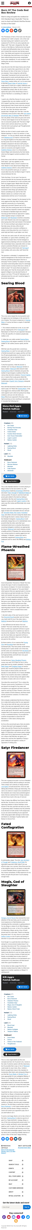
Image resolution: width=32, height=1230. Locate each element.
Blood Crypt (10, 1025)
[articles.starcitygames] (16, 1221)
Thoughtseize (11, 1044)
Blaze (3, 397)
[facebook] (23, 1217)
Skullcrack (10, 470)
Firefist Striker (11, 432)
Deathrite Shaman (6, 150)
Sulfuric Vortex (5, 936)
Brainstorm (4, 218)
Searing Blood (12, 283)
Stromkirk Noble (8, 513)
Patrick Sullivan (7, 27)
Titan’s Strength (12, 493)
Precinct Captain (25, 375)
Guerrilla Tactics (22, 83)
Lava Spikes (5, 786)
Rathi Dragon (5, 666)
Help (10, 1184)
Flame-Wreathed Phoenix (15, 548)
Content (12, 1172)
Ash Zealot (10, 425)
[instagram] (18, 1217)
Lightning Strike (12, 446)
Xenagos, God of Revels (8, 918)
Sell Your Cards (15, 1176)
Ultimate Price (22, 1074)
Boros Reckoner (12, 462)
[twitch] (4, 1217)
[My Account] (29, 3)
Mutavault (19, 367)
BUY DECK (24, 416)
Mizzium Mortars (12, 464)
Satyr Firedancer (15, 748)
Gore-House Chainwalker (14, 436)
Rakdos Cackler (12, 440)
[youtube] (8, 1217)
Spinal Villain (12, 83)
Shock (9, 450)
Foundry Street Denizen (14, 434)
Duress (9, 1039)
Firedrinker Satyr (12, 430)
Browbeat (10, 644)
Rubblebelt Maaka (24, 493)
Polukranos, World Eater (17, 862)
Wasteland (14, 218)
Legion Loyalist (12, 438)
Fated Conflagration (12, 825)
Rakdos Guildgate (12, 1029)
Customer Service (15, 1188)
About (11, 1192)
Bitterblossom (8, 137)
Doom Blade (11, 1037)
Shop (10, 1160)
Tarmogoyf (25, 248)
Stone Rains (4, 81)
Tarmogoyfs (21, 330)
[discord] (13, 1217)
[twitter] (28, 1217)
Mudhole (3, 621)
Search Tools (14, 1164)
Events (11, 1168)
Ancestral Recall (9, 617)
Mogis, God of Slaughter (12, 883)
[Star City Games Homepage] (16, 3)
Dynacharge (19, 491)
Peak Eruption (11, 468)
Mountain (10, 456)
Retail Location (14, 1196)
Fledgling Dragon (17, 666)
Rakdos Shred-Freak (13, 1009)
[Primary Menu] (2, 3)
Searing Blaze (24, 339)
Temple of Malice (12, 1031)
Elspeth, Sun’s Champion (16, 381)
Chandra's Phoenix (12, 1001)
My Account (13, 1180)
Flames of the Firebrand (14, 1041)
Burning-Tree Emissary (14, 427)
